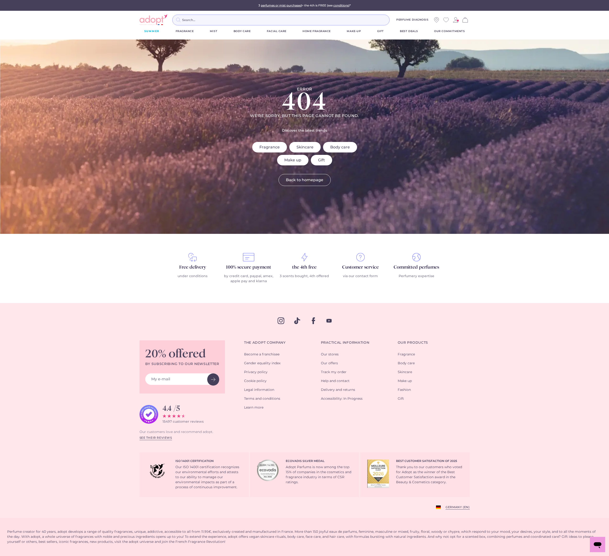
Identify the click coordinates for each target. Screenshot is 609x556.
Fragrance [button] (406, 354)
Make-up (354, 31)
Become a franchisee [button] (261, 354)
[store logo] (154, 20)
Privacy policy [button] (256, 372)
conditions (341, 5)
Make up (292, 160)
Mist (213, 31)
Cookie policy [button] (255, 381)
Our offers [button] (329, 363)
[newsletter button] (213, 379)
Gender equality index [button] (262, 363)
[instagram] (281, 321)
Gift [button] (401, 398)
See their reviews (156, 437)
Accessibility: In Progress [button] (342, 398)
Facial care (276, 31)
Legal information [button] (259, 390)
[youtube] (329, 320)
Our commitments (449, 31)
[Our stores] (436, 19)
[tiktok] (297, 321)
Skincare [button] (405, 372)
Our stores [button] (330, 354)
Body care (242, 31)
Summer (152, 31)
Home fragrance (316, 31)
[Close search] (395, 20)
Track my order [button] (333, 372)
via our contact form (360, 276)
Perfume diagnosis (412, 19)
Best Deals (409, 31)
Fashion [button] (404, 390)
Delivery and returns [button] (338, 390)
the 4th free (304, 267)
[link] (455, 19)
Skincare (304, 147)
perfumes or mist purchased (281, 5)
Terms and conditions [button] (262, 398)
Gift (380, 31)
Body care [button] (406, 363)
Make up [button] (405, 381)
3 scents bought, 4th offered (304, 276)
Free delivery (192, 267)
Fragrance (185, 31)
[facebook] (313, 321)
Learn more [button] (253, 407)
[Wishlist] (446, 19)
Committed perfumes (416, 267)
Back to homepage (304, 180)
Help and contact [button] (335, 381)
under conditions (192, 276)
